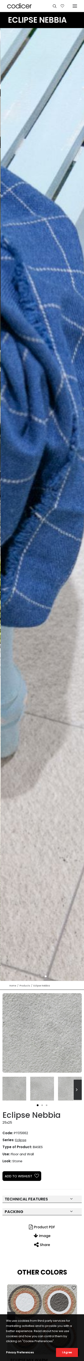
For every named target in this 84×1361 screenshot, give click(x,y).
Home (12, 985)
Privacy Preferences (20, 1352)
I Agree (67, 1352)
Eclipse (20, 1140)
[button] (38, 976)
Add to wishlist (18, 1176)
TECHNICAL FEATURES (26, 1199)
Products (24, 985)
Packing (14, 1211)
